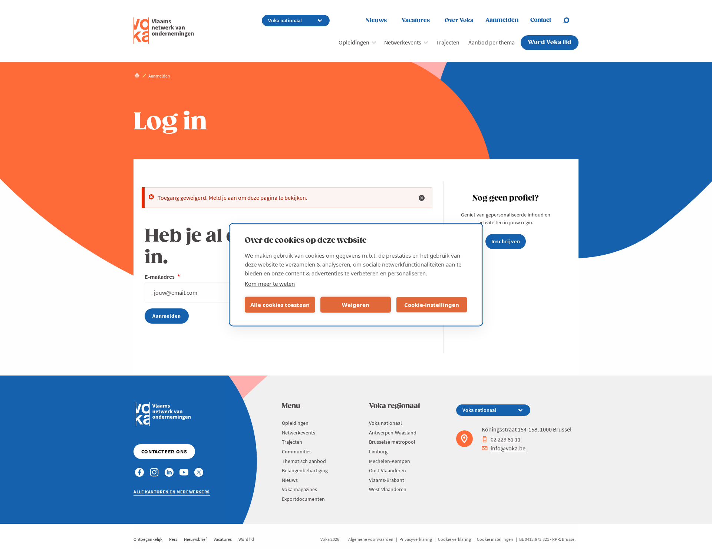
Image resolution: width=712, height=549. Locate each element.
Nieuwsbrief (195, 539)
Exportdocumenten (303, 499)
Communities (297, 451)
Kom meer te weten (270, 283)
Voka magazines (299, 489)
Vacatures (416, 20)
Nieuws (376, 20)
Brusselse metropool (392, 442)
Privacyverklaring (415, 539)
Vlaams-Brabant (386, 480)
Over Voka (459, 20)
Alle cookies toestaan (280, 304)
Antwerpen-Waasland (392, 432)
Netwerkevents (402, 42)
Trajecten (447, 42)
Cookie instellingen (495, 539)
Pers (173, 539)
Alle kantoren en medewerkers (172, 492)
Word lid (246, 539)
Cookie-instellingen (431, 304)
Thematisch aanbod (304, 461)
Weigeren (355, 304)
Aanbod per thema (491, 42)
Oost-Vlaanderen (387, 470)
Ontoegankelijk (148, 539)
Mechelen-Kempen (389, 461)
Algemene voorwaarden (370, 539)
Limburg (378, 451)
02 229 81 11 (506, 439)
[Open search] (570, 20)
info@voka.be (508, 448)
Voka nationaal (385, 423)
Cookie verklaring (454, 539)
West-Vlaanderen (387, 489)
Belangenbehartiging (305, 470)
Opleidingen (354, 42)
